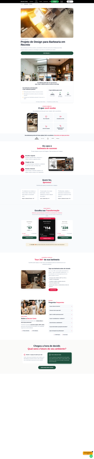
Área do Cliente (69, 1)
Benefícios (31, 1)
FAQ (50, 1)
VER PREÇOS (46, 53)
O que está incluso (26, 235)
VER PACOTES (53, 289)
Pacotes (40, 1)
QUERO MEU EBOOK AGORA (47, 367)
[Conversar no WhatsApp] (91, 456)
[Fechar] (92, 451)
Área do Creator (61, 1)
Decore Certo (24, 1)
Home (22, 4)
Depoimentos (45, 1)
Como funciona (36, 1)
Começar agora (55, 1)
